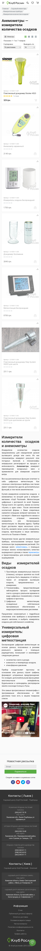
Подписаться (20, 771)
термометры (33, 552)
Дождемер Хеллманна (13, 254)
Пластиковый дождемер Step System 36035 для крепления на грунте (20, 419)
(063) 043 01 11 (20, 855)
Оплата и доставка (20, 917)
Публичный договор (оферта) (20, 914)
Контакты (20, 930)
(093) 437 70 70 (20, 812)
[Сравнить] (37, 54)
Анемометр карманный (14, 146)
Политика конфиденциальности (20, 927)
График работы (20, 934)
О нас (20, 910)
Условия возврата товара (20, 920)
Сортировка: (8, 44)
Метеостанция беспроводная (16, 308)
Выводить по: (29, 44)
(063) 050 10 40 (20, 831)
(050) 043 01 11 (20, 850)
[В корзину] (36, 100)
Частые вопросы (20, 924)
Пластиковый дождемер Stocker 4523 (20, 93)
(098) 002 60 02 (20, 852)
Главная (6, 9)
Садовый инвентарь (18, 9)
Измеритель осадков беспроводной (19, 200)
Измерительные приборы (12, 11)
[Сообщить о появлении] (35, 153)
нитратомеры (21, 547)
